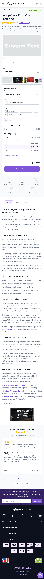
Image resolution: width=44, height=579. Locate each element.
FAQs (36, 202)
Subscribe (37, 501)
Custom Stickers (9, 10)
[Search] (33, 3)
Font (5, 68)
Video (18, 202)
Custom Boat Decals (11, 396)
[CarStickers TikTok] (13, 516)
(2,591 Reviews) (24, 23)
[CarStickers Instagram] (4, 516)
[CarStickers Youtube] (40, 516)
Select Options (22, 169)
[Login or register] (37, 3)
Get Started (7, 404)
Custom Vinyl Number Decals (14, 385)
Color (6, 99)
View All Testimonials (22, 484)
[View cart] (41, 3)
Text (5, 59)
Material (7, 91)
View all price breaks (11, 155)
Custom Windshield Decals (13, 391)
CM (10, 120)
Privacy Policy (22, 574)
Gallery (26, 202)
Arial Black (9, 72)
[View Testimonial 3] (25, 478)
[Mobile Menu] (3, 3)
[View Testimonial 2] (22, 478)
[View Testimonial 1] (18, 478)
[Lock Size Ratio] (36, 114)
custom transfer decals (10, 329)
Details (8, 202)
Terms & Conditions (22, 571)
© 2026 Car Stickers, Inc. (22, 568)
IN (6, 120)
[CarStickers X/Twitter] (31, 516)
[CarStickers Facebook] (22, 516)
